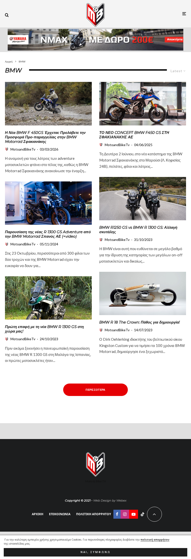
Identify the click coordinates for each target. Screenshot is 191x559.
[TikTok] (142, 514)
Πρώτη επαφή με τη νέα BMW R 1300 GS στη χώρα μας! (44, 329)
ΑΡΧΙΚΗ (37, 514)
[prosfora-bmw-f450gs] (48, 103)
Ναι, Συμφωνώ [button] (96, 552)
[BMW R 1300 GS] (48, 298)
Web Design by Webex (109, 500)
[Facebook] (117, 514)
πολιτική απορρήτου (155, 539)
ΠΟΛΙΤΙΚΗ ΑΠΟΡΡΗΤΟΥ (93, 514)
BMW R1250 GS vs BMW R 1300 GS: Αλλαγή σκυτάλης (138, 229)
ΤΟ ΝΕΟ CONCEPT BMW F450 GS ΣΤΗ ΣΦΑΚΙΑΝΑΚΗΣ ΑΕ (134, 134)
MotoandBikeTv (22, 149)
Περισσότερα (95, 389)
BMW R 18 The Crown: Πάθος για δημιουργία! (139, 322)
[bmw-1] (48, 203)
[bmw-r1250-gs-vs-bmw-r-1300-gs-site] (142, 199)
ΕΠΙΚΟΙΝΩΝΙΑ (59, 514)
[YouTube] (133, 514)
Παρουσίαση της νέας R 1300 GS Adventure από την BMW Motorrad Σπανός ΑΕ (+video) (48, 234)
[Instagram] (125, 514)
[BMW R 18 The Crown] (142, 293)
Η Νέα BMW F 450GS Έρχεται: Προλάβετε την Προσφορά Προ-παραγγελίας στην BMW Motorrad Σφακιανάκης (45, 137)
